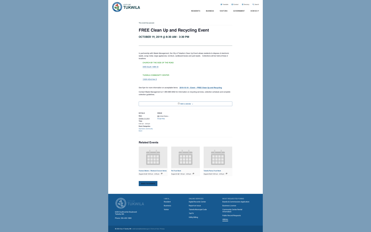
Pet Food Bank (176, 171)
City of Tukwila (126, 7)
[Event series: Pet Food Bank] (193, 173)
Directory (246, 4)
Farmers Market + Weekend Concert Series (153, 171)
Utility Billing (193, 217)
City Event (142, 129)
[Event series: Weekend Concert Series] (161, 173)
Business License (229, 206)
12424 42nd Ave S (150, 79)
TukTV (191, 213)
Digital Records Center (197, 202)
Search (257, 4)
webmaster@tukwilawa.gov (140, 229)
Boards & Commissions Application (235, 202)
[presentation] (153, 157)
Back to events (148, 183)
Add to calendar (185, 104)
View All (225, 219)
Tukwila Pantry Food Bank (212, 171)
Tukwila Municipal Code (198, 209)
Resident (167, 202)
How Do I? (255, 11)
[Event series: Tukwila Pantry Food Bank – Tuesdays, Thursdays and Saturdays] (226, 173)
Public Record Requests (231, 215)
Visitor (166, 209)
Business (210, 11)
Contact (236, 4)
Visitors (223, 11)
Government (239, 11)
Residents (195, 11)
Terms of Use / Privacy (158, 229)
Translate (225, 4)
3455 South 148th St (150, 66)
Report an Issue (195, 206)
